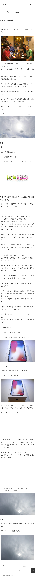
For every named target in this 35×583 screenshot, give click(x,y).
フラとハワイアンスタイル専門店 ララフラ (14, 333)
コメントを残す (27, 114)
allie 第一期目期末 (6, 20)
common (15, 114)
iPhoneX (5, 490)
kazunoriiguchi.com (9, 575)
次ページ (33, 570)
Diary (19, 114)
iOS (18, 489)
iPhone (27, 489)
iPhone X (3, 366)
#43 (1, 143)
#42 (1, 519)
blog (5, 4)
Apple (23, 489)
